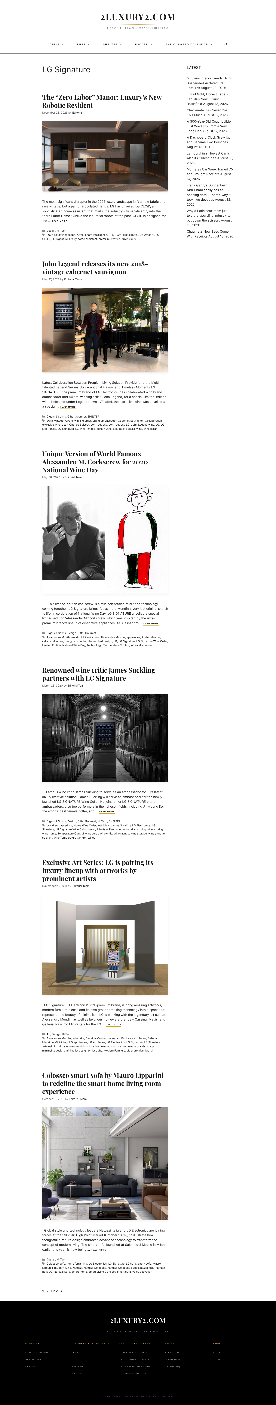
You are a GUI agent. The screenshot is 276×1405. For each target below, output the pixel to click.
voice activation (142, 1271)
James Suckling (121, 825)
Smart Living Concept (102, 1271)
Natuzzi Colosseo (95, 1267)
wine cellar (150, 428)
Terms (216, 1352)
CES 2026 (115, 234)
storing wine (145, 829)
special (130, 428)
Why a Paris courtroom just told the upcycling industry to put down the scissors (209, 215)
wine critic (106, 833)
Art (48, 1034)
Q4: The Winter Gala (132, 1373)
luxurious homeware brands (128, 1046)
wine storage (138, 833)
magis (151, 1046)
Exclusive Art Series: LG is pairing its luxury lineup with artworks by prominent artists (97, 870)
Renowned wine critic (122, 829)
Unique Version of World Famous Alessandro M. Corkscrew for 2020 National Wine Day (95, 461)
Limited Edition (51, 645)
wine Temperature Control (70, 837)
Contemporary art (108, 1038)
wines (148, 645)
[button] (64, 44)
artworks (78, 1038)
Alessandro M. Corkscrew (82, 637)
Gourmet (80, 416)
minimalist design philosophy (84, 1050)
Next (56, 1291)
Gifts (70, 416)
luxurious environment (68, 1046)
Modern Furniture (114, 1050)
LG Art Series (97, 1042)
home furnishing (77, 1263)
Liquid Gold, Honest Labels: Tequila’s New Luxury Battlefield (208, 99)
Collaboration (153, 420)
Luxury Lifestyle (98, 829)
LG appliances (78, 1042)
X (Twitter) (172, 1366)
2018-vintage (55, 420)
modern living (62, 1267)
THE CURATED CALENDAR (186, 44)
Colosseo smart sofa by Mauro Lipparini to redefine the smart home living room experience (103, 1083)
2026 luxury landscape (61, 234)
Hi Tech (61, 230)
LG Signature (60, 238)
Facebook (172, 1352)
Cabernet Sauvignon (130, 420)
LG (157, 424)
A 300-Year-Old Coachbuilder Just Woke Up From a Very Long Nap (209, 126)
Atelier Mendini (151, 637)
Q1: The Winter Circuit (133, 1352)
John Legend (99, 424)
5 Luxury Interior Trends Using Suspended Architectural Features (209, 83)
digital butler (130, 234)
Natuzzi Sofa (62, 1271)
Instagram (172, 1359)
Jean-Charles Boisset (75, 424)
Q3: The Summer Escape (134, 1366)
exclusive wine (51, 424)
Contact (31, 1366)
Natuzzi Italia (146, 1267)
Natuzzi (77, 1267)
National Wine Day (73, 645)
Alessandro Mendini (112, 637)
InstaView (103, 825)
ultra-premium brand (140, 1050)
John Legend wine (142, 424)
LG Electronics (141, 825)
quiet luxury (128, 238)
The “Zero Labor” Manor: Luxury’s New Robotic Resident (102, 101)
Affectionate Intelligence (92, 234)
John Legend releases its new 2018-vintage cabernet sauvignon (95, 267)
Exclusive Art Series (133, 1038)
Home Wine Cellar (85, 825)
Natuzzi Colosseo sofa (122, 1267)
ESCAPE (141, 44)
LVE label (118, 428)
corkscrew (56, 641)
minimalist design (53, 1050)
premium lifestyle (109, 238)
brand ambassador (104, 420)
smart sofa (124, 1271)
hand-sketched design (97, 641)
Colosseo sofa (56, 1263)
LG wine (80, 428)
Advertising (33, 1359)
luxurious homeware (96, 1046)
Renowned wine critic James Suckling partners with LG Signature (98, 674)
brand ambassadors (59, 825)
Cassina (91, 1038)
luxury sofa (144, 1263)
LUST (81, 44)
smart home (79, 1271)
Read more (59, 221)
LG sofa (131, 1263)
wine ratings (121, 833)
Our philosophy (36, 1352)
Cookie (217, 1359)
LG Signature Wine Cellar (151, 641)
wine (139, 428)
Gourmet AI (147, 234)
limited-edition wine (99, 428)
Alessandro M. (56, 637)
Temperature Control (116, 645)
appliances (133, 637)
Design (51, 230)
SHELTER (110, 44)
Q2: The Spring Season (133, 1359)
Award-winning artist (78, 420)
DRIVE (55, 44)
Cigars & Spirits (56, 416)
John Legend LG (119, 424)
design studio (73, 641)
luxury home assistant (83, 238)
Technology (94, 645)
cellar (45, 641)
